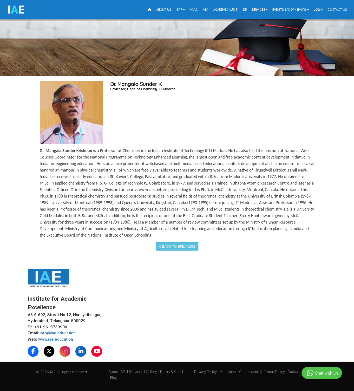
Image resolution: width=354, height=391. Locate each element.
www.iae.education (55, 339)
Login (318, 9)
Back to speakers (178, 246)
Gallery (152, 372)
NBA (205, 9)
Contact (295, 372)
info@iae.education (58, 333)
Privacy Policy (205, 372)
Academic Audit (225, 9)
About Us (163, 9)
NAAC (194, 9)
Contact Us (337, 9)
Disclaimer (227, 372)
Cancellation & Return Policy (262, 372)
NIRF (179, 9)
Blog (113, 378)
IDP (245, 9)
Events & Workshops (289, 9)
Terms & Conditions (175, 372)
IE (15, 10)
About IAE (117, 372)
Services (258, 9)
